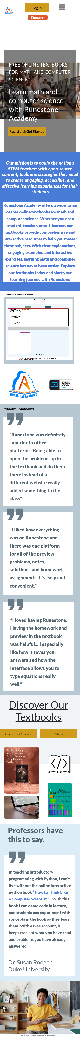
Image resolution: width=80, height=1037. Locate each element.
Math (59, 734)
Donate (37, 17)
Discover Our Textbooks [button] (38, 710)
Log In (37, 8)
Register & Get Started (27, 131)
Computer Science (18, 734)
